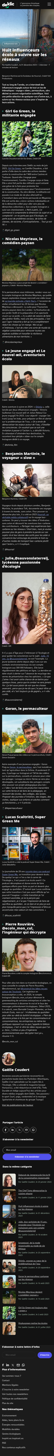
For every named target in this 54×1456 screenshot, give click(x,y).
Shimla (39, 407)
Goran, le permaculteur (21, 767)
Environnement (9, 1416)
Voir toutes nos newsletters (15, 1394)
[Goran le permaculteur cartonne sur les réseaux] (9, 1281)
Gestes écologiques (11, 1434)
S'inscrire (44, 1355)
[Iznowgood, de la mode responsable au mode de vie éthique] (9, 1247)
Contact (6, 1380)
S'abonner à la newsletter (27, 1157)
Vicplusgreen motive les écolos (32, 1323)
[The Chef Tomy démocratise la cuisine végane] (9, 1195)
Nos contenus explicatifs (13, 1447)
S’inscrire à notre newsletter (15, 1390)
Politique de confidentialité (14, 1399)
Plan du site (7, 1403)
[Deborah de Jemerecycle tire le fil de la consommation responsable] (9, 1180)
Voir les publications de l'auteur (17, 1105)
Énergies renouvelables (13, 1425)
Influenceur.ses (11, 44)
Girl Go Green (14, 168)
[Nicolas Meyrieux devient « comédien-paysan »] (9, 1297)
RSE (4, 1443)
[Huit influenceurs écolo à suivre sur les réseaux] (9, 1211)
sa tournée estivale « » (20, 301)
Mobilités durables (11, 1429)
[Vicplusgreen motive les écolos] (9, 1328)
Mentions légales (10, 1385)
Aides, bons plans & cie (13, 1420)
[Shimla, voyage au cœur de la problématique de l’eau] (9, 1265)
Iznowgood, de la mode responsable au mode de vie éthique (31, 1246)
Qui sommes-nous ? (11, 1376)
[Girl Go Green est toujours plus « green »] (9, 1312)
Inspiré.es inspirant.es (12, 1438)
